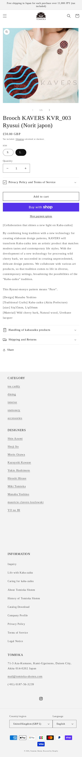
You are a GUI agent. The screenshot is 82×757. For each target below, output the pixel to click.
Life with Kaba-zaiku (20, 572)
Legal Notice (15, 641)
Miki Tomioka (17, 486)
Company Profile (18, 615)
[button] (5, 16)
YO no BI (14, 510)
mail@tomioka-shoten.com (25, 676)
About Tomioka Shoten (21, 589)
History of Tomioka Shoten (24, 598)
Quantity (8, 160)
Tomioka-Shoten (36, 751)
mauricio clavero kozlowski (26, 502)
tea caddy (14, 386)
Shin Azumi (15, 438)
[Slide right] (49, 110)
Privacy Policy (16, 624)
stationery (14, 410)
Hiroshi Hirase (17, 478)
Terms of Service (18, 632)
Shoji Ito (13, 446)
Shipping (20, 139)
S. (8, 152)
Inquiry (12, 564)
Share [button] (10, 349)
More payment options (41, 216)
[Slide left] (32, 110)
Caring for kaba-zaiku (21, 581)
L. (20, 152)
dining (12, 394)
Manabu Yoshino (18, 494)
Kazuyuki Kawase (19, 462)
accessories (15, 418)
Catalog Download (19, 607)
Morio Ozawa (16, 454)
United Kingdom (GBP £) (27, 723)
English (61, 723)
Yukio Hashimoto (19, 470)
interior (12, 402)
